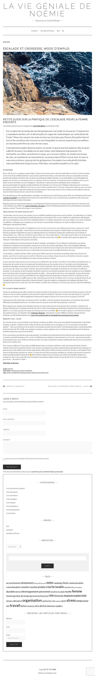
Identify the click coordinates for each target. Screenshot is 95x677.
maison (68, 595)
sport (47, 372)
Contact (34, 31)
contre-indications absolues (35, 206)
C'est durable (11, 499)
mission (9, 601)
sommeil (58, 601)
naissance (17, 601)
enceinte (8, 372)
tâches (23, 606)
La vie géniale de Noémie (47, 10)
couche (25, 586)
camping (58, 583)
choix (65, 582)
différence (74, 587)
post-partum (41, 372)
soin (53, 601)
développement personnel (35, 591)
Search (47, 566)
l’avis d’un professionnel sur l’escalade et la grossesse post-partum (54, 315)
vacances (31, 606)
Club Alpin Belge (39, 126)
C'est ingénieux (12, 506)
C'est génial (10, 503)
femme (19, 372)
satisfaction (47, 601)
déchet (18, 592)
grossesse (28, 372)
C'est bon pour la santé (17, 370)
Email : (8, 635)
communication (76, 583)
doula (80, 587)
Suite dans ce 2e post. (11, 363)
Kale (54, 669)
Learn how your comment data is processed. (47, 472)
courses (67, 587)
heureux (44, 596)
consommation (13, 587)
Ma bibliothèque (47, 31)
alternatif (37, 583)
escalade (14, 372)
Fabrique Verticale (38, 313)
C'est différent (12, 496)
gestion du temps (21, 596)
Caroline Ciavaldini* (10, 198)
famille (68, 591)
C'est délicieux (28, 370)
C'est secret (10, 513)
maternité (34, 372)
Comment (6, 440)
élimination (51, 606)
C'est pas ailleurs (12, 510)
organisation (32, 600)
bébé (50, 582)
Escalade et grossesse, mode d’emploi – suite (68, 386)
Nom (8, 627)
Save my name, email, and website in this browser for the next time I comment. (27, 458)
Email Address (8, 419)
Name (5, 409)
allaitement (27, 582)
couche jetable (37, 586)
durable (10, 591)
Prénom (9, 618)
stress (71, 600)
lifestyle (58, 595)
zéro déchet (41, 606)
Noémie (10, 369)
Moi (58, 31)
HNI (51, 595)
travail (15, 605)
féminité (9, 596)
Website (6, 429)
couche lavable (55, 587)
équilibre (59, 606)
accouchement (13, 583)
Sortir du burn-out (15, 386)
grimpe (23, 372)
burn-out (43, 583)
